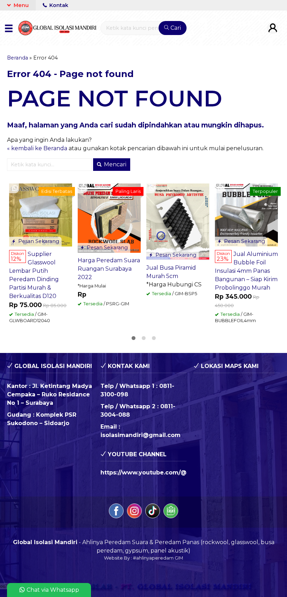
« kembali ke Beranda (37, 148)
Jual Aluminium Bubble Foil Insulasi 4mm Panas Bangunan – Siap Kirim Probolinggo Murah (246, 271)
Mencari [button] (114, 164)
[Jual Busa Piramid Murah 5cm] (177, 221)
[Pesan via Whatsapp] (15, 188)
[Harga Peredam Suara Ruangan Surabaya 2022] (109, 217)
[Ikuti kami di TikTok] (152, 512)
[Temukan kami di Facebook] (116, 512)
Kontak (58, 5)
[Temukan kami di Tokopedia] (170, 512)
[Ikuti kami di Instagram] (134, 512)
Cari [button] (175, 28)
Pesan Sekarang (38, 241)
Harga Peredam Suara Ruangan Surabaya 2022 (109, 268)
